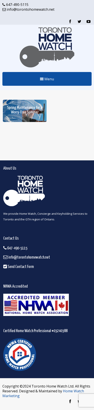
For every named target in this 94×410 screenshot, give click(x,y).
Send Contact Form (20, 267)
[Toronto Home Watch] (47, 68)
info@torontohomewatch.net (30, 9)
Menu (49, 79)
